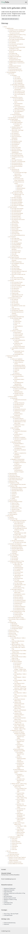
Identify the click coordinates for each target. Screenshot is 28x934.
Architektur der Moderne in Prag (16, 561)
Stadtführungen (10, 28)
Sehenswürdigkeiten (11, 72)
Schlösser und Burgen (17, 330)
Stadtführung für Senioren (15, 66)
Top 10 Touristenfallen (19, 86)
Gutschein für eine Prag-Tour (15, 70)
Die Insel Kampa (15, 268)
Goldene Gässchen (16, 246)
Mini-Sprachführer (8, 896)
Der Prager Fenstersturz (19, 526)
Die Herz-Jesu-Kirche (17, 287)
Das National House (16, 283)
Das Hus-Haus (15, 290)
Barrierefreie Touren (13, 67)
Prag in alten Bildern (14, 554)
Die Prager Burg (15, 238)
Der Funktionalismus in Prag (18, 611)
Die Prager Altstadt (13, 119)
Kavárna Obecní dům (16, 843)
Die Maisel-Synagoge (17, 203)
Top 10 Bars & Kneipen (19, 109)
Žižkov (15, 371)
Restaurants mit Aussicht (20, 409)
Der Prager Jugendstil (17, 562)
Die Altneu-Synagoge (17, 197)
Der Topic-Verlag (18, 583)
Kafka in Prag (12, 636)
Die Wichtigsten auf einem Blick (16, 117)
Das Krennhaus (18, 663)
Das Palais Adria (15, 233)
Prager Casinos (12, 512)
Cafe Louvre (14, 838)
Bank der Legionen (16, 227)
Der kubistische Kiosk (19, 608)
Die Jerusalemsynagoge (17, 213)
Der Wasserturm (15, 288)
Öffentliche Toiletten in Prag (10, 899)
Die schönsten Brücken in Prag (16, 617)
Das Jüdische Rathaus (17, 199)
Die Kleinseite (15, 558)
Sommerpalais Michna (17, 230)
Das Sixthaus (17, 664)
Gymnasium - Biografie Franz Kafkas (20, 746)
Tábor (15, 327)
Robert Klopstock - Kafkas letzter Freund (21, 820)
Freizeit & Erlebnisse (16, 114)
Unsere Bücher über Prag (12, 855)
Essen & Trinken (13, 396)
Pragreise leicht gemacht (12, 355)
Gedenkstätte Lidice (19, 354)
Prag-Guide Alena (13, 852)
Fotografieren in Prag (14, 482)
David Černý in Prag (13, 631)
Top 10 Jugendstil (18, 80)
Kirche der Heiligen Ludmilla (18, 285)
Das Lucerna (15, 224)
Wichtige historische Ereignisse (19, 520)
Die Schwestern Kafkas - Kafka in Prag (21, 801)
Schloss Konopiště (18, 334)
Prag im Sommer (15, 504)
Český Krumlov (17, 321)
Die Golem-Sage (18, 191)
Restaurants (14, 398)
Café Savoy (14, 844)
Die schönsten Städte (17, 318)
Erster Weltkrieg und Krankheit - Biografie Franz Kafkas (20, 771)
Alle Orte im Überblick (17, 661)
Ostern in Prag (15, 503)
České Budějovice (18, 326)
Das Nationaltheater (16, 211)
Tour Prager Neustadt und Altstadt (17, 39)
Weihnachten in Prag (16, 507)
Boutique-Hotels (18, 385)
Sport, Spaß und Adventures (15, 479)
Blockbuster (14, 623)
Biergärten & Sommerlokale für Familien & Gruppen (19, 470)
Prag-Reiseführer (13, 500)
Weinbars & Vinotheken (19, 437)
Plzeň (15, 324)
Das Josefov (12, 167)
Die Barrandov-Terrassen (17, 310)
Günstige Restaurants (19, 402)
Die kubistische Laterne (19, 594)
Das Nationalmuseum (17, 210)
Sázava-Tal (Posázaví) (19, 346)
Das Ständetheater (16, 142)
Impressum (6, 924)
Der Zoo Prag (15, 302)
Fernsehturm (15, 315)
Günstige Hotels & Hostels (18, 387)
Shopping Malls (15, 496)
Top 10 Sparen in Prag (19, 91)
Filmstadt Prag (12, 622)
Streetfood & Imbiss (16, 442)
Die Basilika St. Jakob (17, 141)
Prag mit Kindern (13, 473)
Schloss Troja (15, 301)
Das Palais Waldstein (17, 269)
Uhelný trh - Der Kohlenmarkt (18, 161)
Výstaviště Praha (16, 308)
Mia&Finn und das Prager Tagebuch (17, 857)
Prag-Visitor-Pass (13, 475)
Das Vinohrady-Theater (17, 282)
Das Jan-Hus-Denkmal (17, 166)
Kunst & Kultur (10, 515)
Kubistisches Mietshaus (19, 606)
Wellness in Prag (13, 481)
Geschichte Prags (13, 518)
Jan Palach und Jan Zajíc (20, 542)
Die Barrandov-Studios (17, 628)
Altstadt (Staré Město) (19, 360)
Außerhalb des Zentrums (15, 297)
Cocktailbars (17, 429)
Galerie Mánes (15, 232)
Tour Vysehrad (12, 42)
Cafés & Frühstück (16, 417)
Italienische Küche (18, 406)
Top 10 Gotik (17, 77)
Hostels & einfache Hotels (20, 388)
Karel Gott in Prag (13, 634)
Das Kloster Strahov (16, 250)
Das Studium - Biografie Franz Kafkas (20, 754)
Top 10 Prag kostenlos (19, 92)
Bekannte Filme (15, 625)
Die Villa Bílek (15, 255)
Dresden (16, 329)
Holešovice (17, 373)
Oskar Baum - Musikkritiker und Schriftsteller (21, 815)
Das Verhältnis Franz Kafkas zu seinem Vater (22, 790)
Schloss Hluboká (18, 335)
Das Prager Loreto (16, 252)
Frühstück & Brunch (18, 418)
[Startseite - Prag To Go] (5, 2)
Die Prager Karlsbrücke (17, 122)
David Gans (19, 189)
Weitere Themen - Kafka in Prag (19, 783)
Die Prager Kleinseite (14, 257)
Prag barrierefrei (7, 904)
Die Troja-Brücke (16, 304)
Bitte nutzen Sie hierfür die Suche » (10, 18)
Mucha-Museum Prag (19, 587)
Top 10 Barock (17, 78)
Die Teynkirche (15, 133)
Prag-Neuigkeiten (13, 514)
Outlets (13, 498)
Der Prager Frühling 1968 (20, 536)
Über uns (9, 851)
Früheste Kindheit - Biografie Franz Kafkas (21, 737)
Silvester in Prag (15, 509)
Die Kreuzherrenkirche (17, 163)
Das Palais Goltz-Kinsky (17, 155)
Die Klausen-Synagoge (17, 202)
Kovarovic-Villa (17, 605)
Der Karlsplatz (15, 225)
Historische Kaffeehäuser (20, 420)
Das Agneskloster (16, 134)
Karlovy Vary (17, 323)
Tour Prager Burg (13, 45)
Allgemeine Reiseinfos (9, 890)
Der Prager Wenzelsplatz (17, 208)
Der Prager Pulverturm (17, 160)
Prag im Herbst (15, 506)
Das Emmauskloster (16, 214)
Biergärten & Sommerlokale (18, 459)
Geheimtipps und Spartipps (18, 84)
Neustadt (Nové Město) (19, 365)
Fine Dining (17, 407)
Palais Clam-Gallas (16, 147)
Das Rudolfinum (15, 144)
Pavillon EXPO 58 (18, 614)
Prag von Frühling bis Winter (15, 501)
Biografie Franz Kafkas (17, 730)
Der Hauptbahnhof (18, 569)
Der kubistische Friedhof (20, 600)
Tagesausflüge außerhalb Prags (16, 316)
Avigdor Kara (20, 185)
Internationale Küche (19, 404)
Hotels (10, 357)
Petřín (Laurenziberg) (16, 261)
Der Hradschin (12, 236)
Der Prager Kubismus (17, 589)
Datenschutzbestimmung (9, 922)
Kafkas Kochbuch (16, 659)
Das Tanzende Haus (16, 218)
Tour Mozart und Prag (14, 55)
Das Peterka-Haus (18, 578)
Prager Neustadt (13, 207)
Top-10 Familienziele (19, 116)
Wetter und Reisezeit (16, 511)
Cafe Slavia (14, 840)
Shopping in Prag (13, 486)
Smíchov (14, 495)
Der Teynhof (14, 139)
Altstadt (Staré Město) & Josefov (19, 487)
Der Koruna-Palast (18, 572)
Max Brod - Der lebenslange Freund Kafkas (21, 806)
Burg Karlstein (17, 332)
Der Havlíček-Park (16, 291)
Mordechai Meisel (21, 188)
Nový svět (14, 254)
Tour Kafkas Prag (13, 53)
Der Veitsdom (15, 241)
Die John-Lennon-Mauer (17, 277)
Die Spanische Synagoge (18, 205)
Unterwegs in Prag (8, 902)
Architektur (14, 75)
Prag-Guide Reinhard (14, 854)
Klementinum (15, 145)
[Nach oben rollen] (26, 932)
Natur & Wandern (16, 338)
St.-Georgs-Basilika (16, 244)
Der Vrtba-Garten (16, 266)
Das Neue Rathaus (16, 149)
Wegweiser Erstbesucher (9, 888)
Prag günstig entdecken (14, 476)
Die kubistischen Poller (19, 609)
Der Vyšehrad (15, 299)
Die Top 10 (11, 73)
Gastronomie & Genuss (17, 97)
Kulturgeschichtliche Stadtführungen (17, 29)
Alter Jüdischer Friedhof (17, 192)
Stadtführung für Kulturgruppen (16, 61)
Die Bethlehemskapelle (17, 164)
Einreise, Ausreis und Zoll (10, 897)
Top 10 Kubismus (18, 81)
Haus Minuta (17, 666)
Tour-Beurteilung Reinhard (15, 69)
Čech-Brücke (17, 570)
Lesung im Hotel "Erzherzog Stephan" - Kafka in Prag (19, 715)
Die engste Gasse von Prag (18, 279)
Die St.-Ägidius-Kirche (17, 153)
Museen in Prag (12, 630)
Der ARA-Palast (18, 612)
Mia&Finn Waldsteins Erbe (15, 862)
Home (5, 26)
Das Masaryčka (15, 222)
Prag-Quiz (11, 517)
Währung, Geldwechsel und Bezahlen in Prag (14, 893)
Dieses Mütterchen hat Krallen (16, 863)
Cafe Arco (14, 848)
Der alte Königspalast (17, 243)
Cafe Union (14, 849)
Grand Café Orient (16, 841)
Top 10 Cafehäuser (18, 98)
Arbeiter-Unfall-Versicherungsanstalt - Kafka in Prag (19, 704)
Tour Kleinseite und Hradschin (16, 44)
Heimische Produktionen (17, 627)
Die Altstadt (14, 556)
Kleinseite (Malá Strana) (19, 366)
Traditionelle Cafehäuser (15, 837)
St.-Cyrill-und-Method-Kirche (18, 235)
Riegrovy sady (15, 293)
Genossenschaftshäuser (20, 601)
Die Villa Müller (17, 616)
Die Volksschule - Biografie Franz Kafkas (21, 741)
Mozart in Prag (12, 633)
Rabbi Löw (19, 186)
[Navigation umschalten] (26, 2)
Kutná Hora (17, 319)
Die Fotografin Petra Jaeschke (19, 484)
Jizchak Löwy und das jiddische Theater (21, 810)
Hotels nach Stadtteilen (17, 359)
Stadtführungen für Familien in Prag (17, 34)
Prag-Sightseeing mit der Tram (16, 478)
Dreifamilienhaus (18, 603)
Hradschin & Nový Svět (19, 368)
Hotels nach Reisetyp (17, 374)
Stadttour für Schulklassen (15, 56)
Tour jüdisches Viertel (14, 40)
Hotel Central (17, 573)
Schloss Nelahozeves (19, 337)
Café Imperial (15, 846)
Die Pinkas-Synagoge (17, 200)
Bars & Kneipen (15, 428)
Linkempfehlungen (8, 915)
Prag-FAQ (6, 894)
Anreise (5, 901)
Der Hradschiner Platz (17, 239)
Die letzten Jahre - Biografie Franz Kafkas (21, 780)
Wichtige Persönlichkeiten (18, 540)
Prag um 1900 (17, 534)
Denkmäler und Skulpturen (15, 544)
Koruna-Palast (15, 229)
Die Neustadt (15, 559)
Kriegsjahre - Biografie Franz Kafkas (20, 776)
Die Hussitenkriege (18, 525)
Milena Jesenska (21, 832)
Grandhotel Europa (16, 216)
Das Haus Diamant (18, 598)
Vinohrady (11, 280)
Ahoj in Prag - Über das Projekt (11, 913)
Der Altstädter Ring (16, 120)
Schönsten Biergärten (19, 460)
